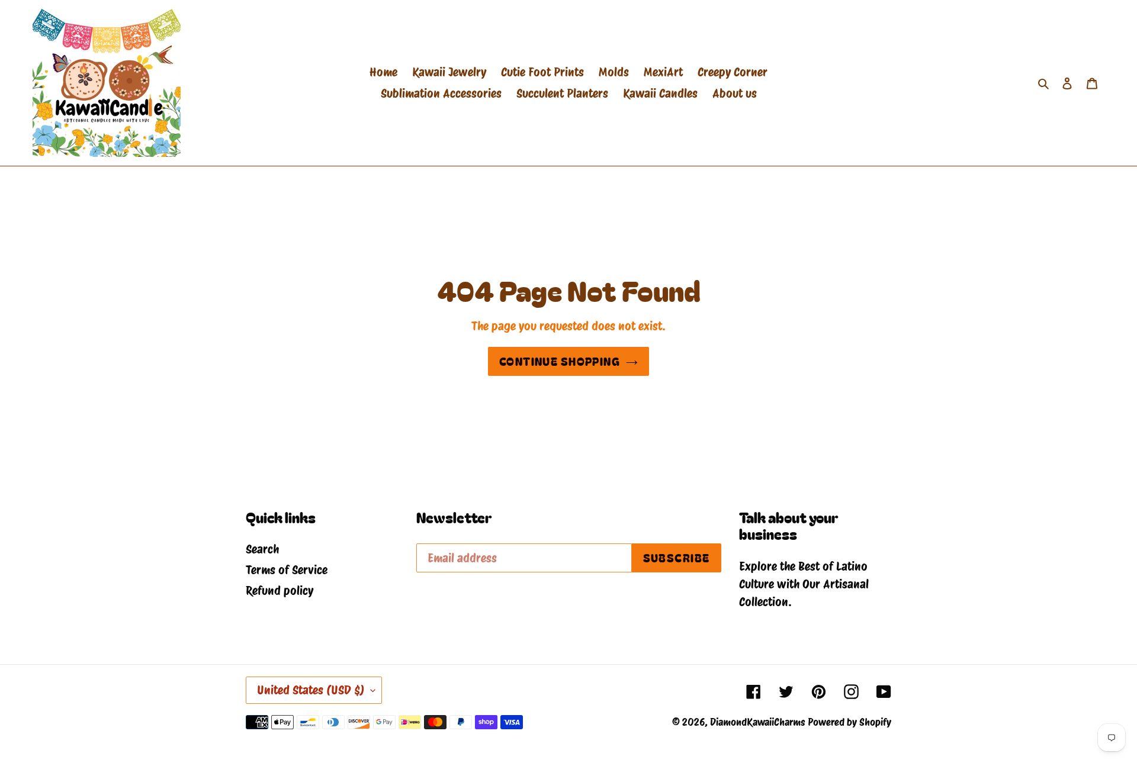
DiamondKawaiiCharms (757, 722)
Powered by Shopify (849, 722)
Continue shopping (559, 361)
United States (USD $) (311, 690)
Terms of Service (286, 570)
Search (262, 549)
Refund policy (279, 591)
